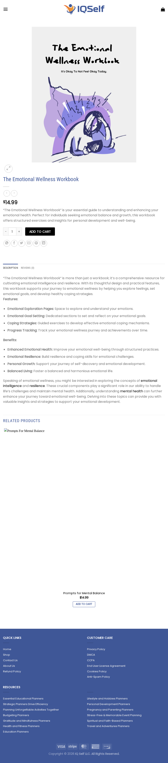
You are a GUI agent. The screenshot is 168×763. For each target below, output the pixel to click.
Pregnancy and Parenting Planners (110, 710)
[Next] (18, 166)
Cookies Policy (97, 671)
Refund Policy (12, 671)
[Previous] (5, 621)
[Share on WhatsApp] (6, 243)
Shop (6, 655)
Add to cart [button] (84, 604)
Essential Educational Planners (23, 698)
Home (7, 649)
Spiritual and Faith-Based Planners (110, 721)
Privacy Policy (96, 649)
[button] (5, 9)
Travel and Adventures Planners (108, 726)
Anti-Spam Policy (98, 677)
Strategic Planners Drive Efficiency (25, 704)
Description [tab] (10, 267)
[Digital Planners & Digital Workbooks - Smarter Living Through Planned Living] (84, 9)
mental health (131, 391)
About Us (9, 666)
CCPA (91, 660)
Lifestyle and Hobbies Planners (107, 698)
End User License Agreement (106, 666)
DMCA (91, 655)
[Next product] (6, 193)
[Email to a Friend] (29, 243)
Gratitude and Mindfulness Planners (26, 721)
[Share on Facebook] (14, 243)
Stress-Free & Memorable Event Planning (114, 715)
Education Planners (16, 732)
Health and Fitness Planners (21, 726)
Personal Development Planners (108, 704)
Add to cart (40, 231)
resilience (37, 385)
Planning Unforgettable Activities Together (31, 710)
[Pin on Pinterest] (36, 243)
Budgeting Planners (16, 715)
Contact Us (10, 660)
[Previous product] (14, 193)
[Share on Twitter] (21, 243)
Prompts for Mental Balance (84, 593)
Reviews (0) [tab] (27, 267)
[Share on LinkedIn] (43, 243)
